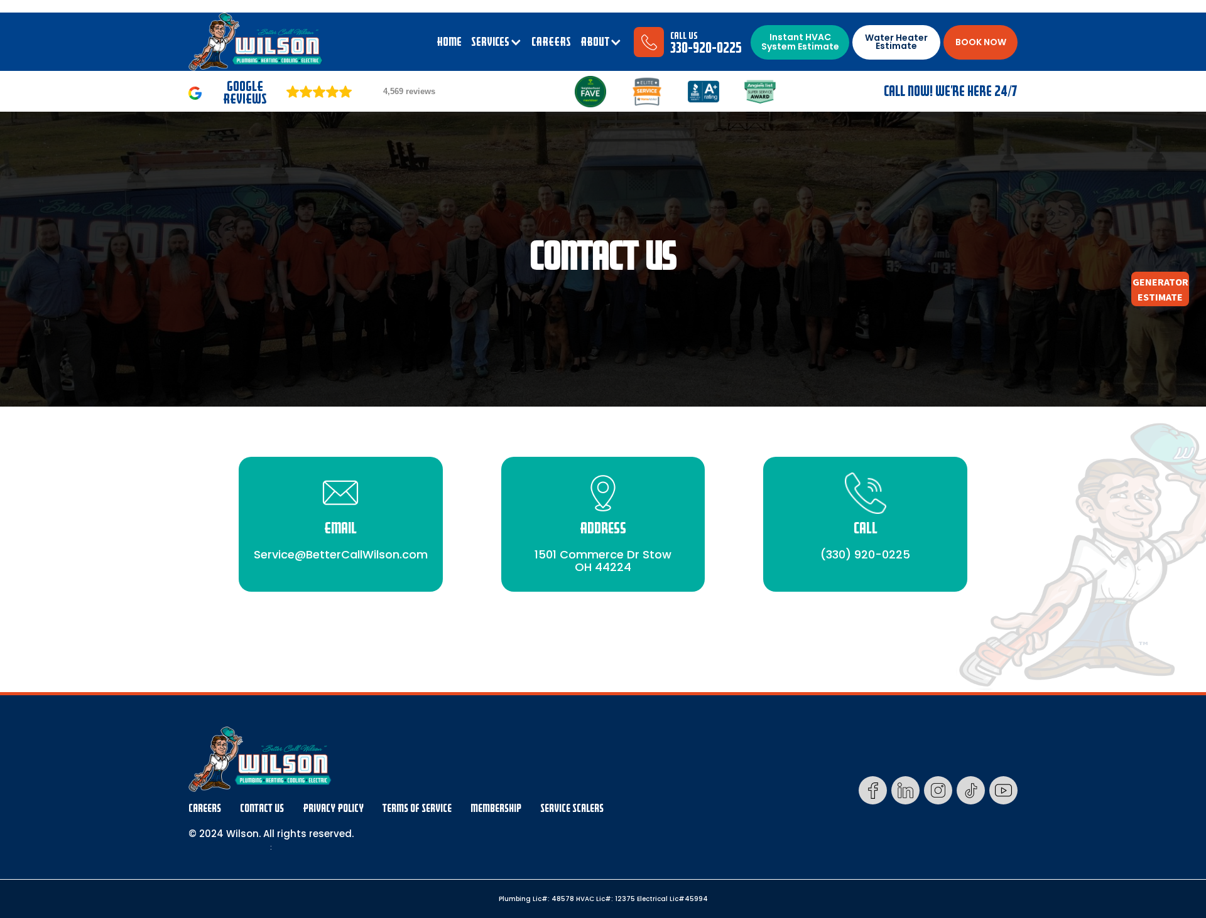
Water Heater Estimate (896, 41)
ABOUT (594, 42)
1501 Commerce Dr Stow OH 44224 (603, 560)
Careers (204, 808)
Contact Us (262, 808)
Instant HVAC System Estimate (800, 42)
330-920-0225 (706, 48)
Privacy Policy (333, 808)
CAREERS (551, 42)
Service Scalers (572, 808)
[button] (496, 42)
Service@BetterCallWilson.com (341, 554)
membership (495, 808)
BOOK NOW (980, 42)
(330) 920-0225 (865, 554)
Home (449, 42)
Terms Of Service (417, 808)
